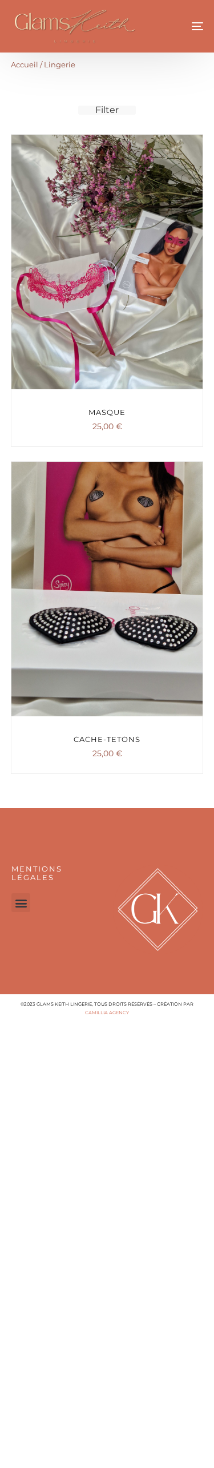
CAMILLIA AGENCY (107, 1012)
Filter (107, 110)
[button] (20, 902)
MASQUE (107, 412)
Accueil (24, 65)
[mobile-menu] (185, 26)
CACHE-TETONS (107, 739)
